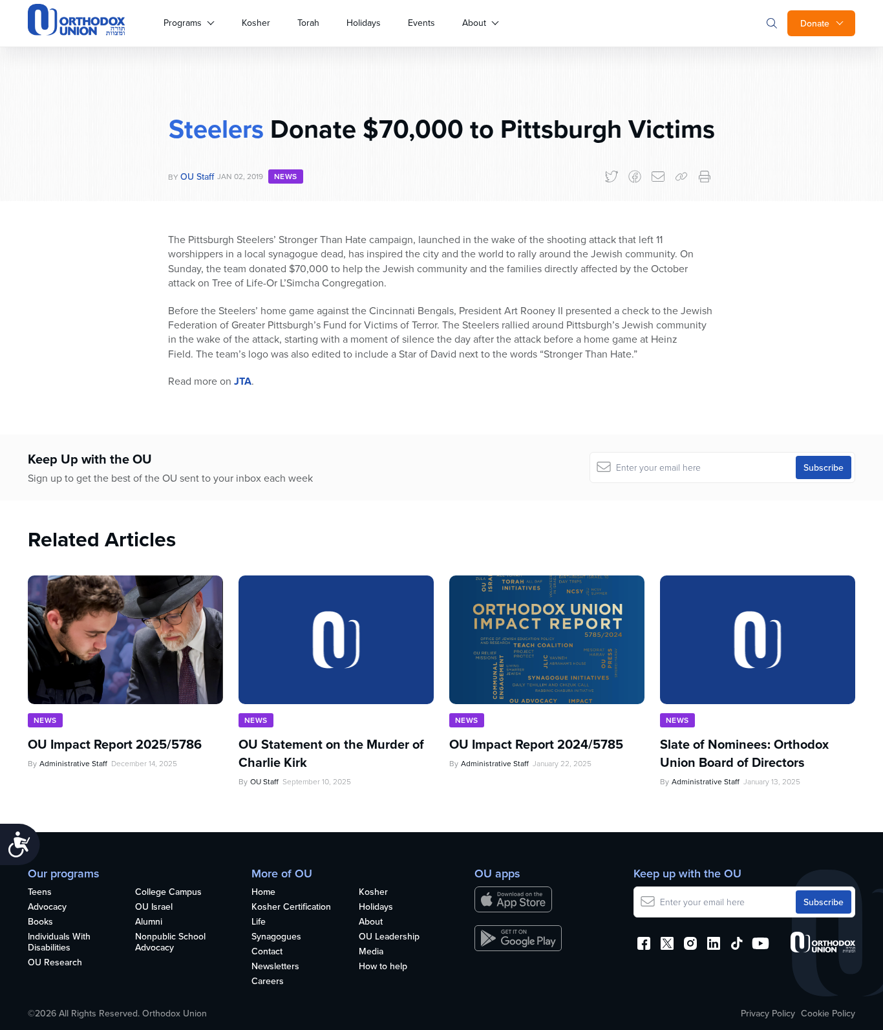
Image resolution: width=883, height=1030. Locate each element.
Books (40, 922)
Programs (183, 22)
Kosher (256, 22)
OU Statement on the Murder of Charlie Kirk (331, 753)
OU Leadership (389, 937)
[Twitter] (611, 176)
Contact (266, 952)
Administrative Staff (73, 763)
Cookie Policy (828, 1013)
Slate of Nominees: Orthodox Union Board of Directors (744, 753)
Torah (308, 22)
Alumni (148, 922)
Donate (814, 23)
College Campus (168, 892)
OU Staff (197, 176)
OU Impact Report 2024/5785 (536, 744)
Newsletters (275, 966)
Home (263, 892)
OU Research (55, 963)
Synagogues (276, 937)
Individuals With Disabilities (59, 942)
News (285, 176)
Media (371, 952)
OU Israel (154, 907)
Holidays (363, 22)
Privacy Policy (768, 1013)
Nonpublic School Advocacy (170, 942)
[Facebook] (634, 176)
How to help (383, 966)
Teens (40, 892)
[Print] (704, 176)
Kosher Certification (291, 907)
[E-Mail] (658, 176)
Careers (267, 981)
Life (258, 922)
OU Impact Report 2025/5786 (115, 744)
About (474, 22)
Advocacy (47, 907)
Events (421, 22)
